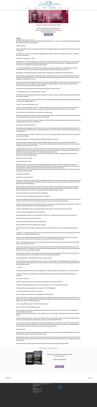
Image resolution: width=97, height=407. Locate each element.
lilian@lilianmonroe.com (37, 388)
